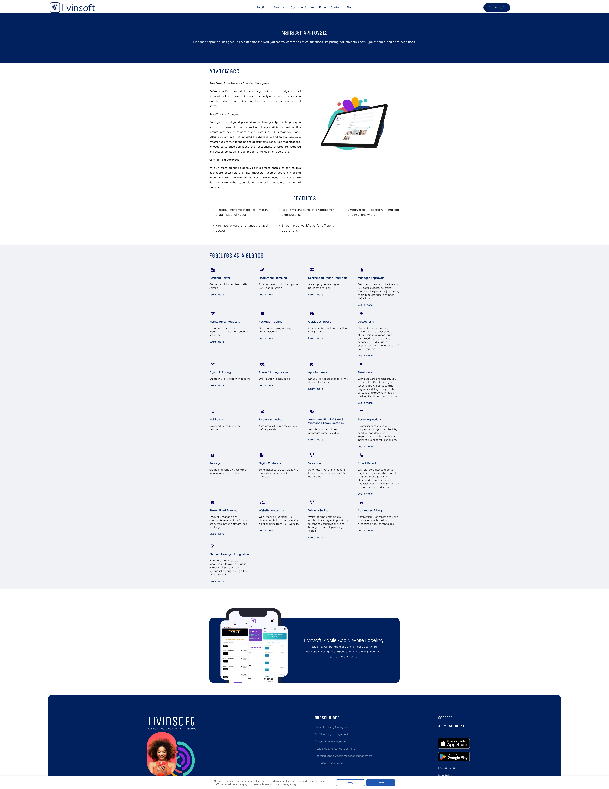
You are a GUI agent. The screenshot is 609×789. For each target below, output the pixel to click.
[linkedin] (456, 726)
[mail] (462, 726)
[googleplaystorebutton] (454, 753)
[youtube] (450, 726)
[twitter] (439, 726)
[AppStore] (454, 739)
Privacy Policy (446, 768)
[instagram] (445, 726)
